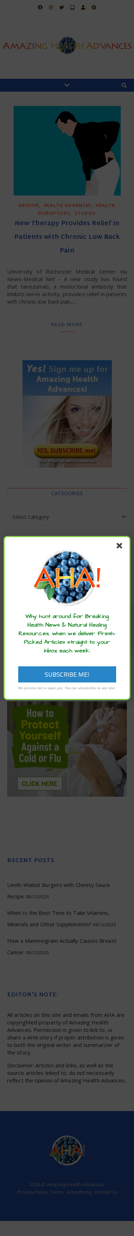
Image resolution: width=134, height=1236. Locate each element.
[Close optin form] (120, 547)
